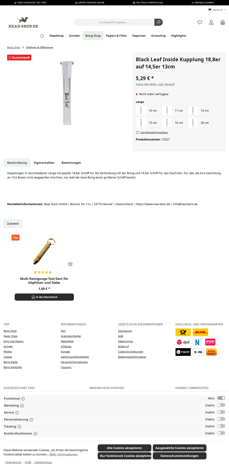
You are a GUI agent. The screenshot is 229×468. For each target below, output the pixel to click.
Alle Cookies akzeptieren (124, 448)
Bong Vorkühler (13, 367)
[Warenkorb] (221, 22)
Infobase (66, 346)
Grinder (8, 346)
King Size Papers (14, 341)
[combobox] (114, 22)
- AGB (28, 462)
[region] (68, 91)
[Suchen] (158, 22)
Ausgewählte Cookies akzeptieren (179, 448)
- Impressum (13, 462)
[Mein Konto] (211, 22)
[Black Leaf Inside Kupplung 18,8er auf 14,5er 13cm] (68, 91)
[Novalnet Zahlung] (197, 342)
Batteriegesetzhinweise (132, 357)
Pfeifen (8, 351)
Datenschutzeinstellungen (179, 456)
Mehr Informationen (63, 454)
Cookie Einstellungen (130, 351)
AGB (120, 336)
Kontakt (65, 351)
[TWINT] (183, 352)
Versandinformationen (74, 362)
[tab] (17, 162)
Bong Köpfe (11, 362)
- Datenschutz (42, 462)
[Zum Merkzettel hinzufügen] (70, 264)
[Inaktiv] (221, 405)
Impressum (125, 331)
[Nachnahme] (211, 352)
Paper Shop (10, 336)
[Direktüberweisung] (210, 342)
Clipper (8, 357)
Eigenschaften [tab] (44, 163)
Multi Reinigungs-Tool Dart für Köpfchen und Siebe (44, 281)
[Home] (43, 35)
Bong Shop (10, 331)
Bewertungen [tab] (71, 163)
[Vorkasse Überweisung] (198, 352)
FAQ (63, 331)
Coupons (66, 367)
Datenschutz (125, 341)
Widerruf (123, 346)
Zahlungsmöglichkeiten (75, 357)
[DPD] (183, 342)
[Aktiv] (221, 398)
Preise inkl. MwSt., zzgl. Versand (155, 84)
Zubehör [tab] (13, 224)
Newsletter (67, 341)
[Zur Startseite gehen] (23, 22)
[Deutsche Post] (183, 332)
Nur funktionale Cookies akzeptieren (125, 456)
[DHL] (200, 332)
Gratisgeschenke (71, 336)
